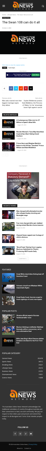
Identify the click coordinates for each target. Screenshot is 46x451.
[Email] (31, 88)
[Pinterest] (26, 88)
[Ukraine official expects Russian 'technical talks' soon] (8, 318)
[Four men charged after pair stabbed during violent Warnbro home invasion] (8, 226)
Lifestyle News (11, 15)
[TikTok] (26, 434)
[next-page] (7, 154)
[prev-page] (3, 154)
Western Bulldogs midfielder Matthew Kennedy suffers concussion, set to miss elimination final (29, 329)
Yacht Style (11, 68)
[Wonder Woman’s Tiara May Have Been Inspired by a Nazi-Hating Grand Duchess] (8, 135)
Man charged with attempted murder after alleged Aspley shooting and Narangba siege (29, 213)
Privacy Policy (33, 444)
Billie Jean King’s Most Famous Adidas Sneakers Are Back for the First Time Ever (30, 341)
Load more (22, 258)
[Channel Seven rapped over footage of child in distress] (8, 238)
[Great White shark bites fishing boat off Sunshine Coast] (8, 277)
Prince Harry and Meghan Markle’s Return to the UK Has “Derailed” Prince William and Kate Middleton (30, 145)
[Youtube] (31, 434)
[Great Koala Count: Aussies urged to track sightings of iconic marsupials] (8, 300)
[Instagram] (20, 434)
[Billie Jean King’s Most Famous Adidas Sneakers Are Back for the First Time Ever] (8, 342)
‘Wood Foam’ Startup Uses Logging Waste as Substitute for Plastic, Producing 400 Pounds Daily (29, 249)
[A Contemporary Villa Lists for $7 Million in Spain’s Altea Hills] (8, 123)
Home (4, 15)
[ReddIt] (21, 88)
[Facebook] (11, 88)
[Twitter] (16, 88)
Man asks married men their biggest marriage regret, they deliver (12, 103)
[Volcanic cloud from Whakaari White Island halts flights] (8, 289)
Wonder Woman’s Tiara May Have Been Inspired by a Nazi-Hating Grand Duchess (30, 134)
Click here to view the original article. (13, 65)
